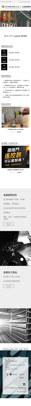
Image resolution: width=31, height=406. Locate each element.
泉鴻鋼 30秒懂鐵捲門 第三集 (15, 170)
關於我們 (15, 374)
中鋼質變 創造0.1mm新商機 (15, 129)
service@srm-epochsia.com (11, 369)
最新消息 (22, 374)
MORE (8, 224)
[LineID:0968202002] (11, 374)
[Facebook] (6, 374)
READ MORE (8, 22)
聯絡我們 (22, 377)
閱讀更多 (19, 132)
